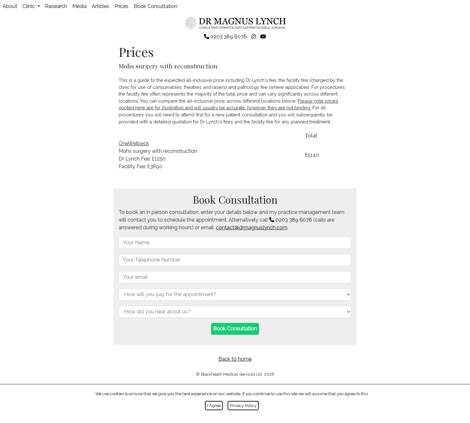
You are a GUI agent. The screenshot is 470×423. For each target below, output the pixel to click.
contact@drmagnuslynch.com (251, 227)
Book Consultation (155, 6)
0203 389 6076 (293, 220)
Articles (100, 6)
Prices (121, 6)
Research (56, 6)
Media (79, 6)
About (10, 6)
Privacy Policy (243, 405)
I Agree (214, 405)
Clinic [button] (29, 6)
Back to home (235, 359)
